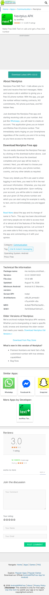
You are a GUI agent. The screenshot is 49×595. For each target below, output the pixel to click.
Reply (42, 472)
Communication (24, 9)
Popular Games (34, 573)
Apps (12, 9)
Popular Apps (21, 573)
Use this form (11, 590)
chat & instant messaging (21, 249)
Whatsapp (15, 121)
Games (33, 565)
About (29, 585)
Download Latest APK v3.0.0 (24, 74)
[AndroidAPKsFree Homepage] (8, 4)
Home (5, 9)
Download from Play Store (24, 340)
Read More (8, 212)
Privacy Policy (39, 585)
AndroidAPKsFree (18, 585)
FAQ (39, 565)
